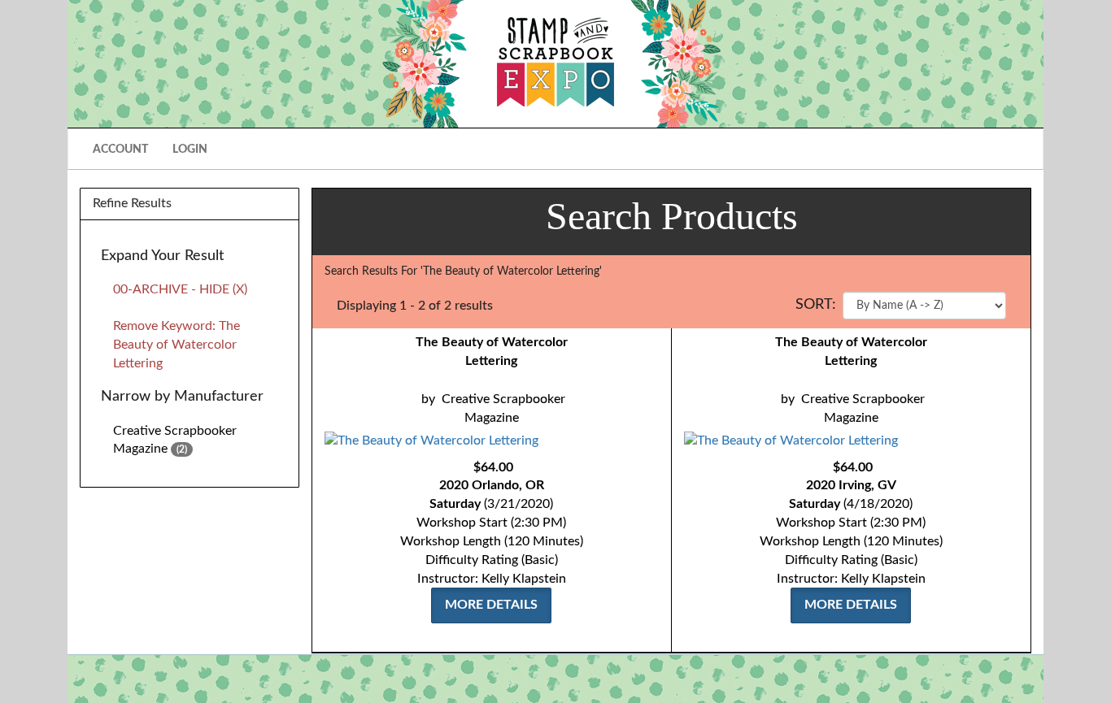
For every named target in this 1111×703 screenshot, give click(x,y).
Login (189, 149)
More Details (491, 604)
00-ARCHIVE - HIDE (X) (180, 289)
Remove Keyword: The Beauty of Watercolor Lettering (176, 344)
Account (120, 149)
